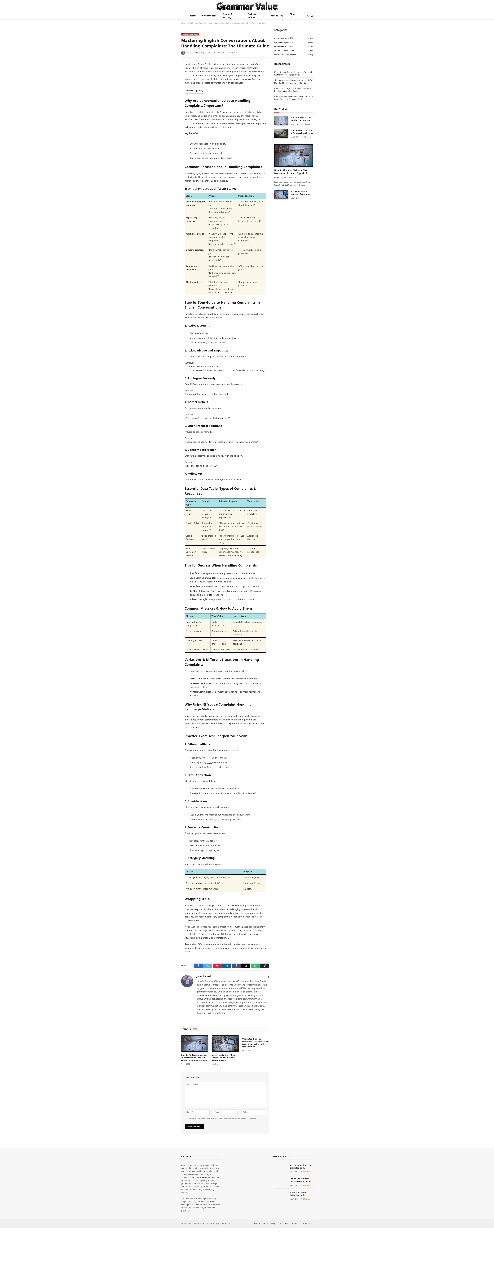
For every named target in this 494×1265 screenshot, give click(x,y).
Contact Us (308, 1223)
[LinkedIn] (172, 81)
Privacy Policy (269, 1223)
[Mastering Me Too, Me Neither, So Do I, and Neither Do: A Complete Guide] (281, 120)
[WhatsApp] (172, 92)
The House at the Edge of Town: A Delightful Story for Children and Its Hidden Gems (301, 131)
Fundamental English (190, 34)
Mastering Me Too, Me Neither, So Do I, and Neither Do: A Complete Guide (301, 119)
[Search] (311, 16)
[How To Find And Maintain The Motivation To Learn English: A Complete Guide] (194, 1043)
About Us (293, 16)
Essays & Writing (227, 16)
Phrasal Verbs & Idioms (284, 46)
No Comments (219, 52)
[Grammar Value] (247, 6)
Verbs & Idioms (252, 16)
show (199, 90)
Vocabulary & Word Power (285, 54)
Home (193, 15)
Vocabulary (276, 15)
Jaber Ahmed (193, 52)
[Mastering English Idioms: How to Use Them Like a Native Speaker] (225, 1043)
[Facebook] (172, 70)
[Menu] (182, 16)
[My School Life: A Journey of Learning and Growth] (281, 194)
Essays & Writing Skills (284, 38)
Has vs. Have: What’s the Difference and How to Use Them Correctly (301, 1180)
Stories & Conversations (284, 50)
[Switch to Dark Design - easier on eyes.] (307, 16)
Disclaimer (283, 1223)
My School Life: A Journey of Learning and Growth (300, 192)
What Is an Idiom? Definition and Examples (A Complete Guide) (300, 1193)
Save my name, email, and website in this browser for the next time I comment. (222, 1118)
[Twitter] (172, 75)
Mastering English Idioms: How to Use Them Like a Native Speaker (224, 1058)
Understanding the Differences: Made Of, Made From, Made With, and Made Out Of (255, 1042)
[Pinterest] (172, 86)
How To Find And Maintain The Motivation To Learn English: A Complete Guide (194, 1058)
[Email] (172, 97)
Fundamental (208, 15)
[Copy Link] (172, 102)
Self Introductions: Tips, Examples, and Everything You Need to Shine (301, 1166)
